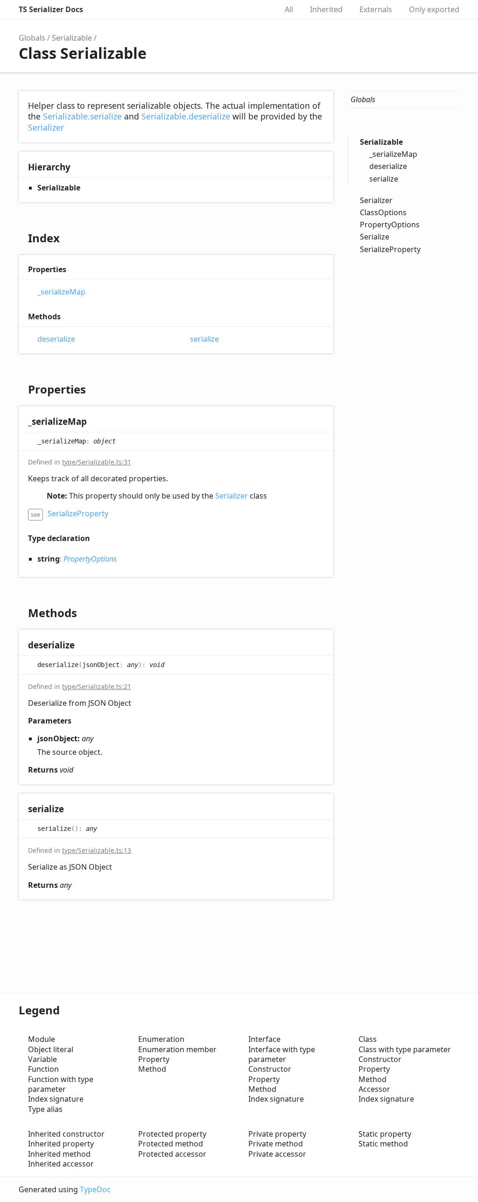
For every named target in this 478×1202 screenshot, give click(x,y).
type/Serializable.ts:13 (96, 850)
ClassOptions (383, 212)
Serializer (46, 127)
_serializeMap (61, 292)
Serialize (374, 237)
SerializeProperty (78, 513)
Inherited (326, 9)
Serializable (72, 38)
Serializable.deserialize (185, 116)
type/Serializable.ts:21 (96, 686)
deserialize (56, 339)
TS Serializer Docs (51, 9)
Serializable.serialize (82, 116)
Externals (375, 9)
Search (260, 9)
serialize (204, 339)
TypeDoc (95, 1189)
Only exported (434, 9)
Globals (32, 38)
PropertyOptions (90, 559)
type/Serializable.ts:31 (96, 461)
